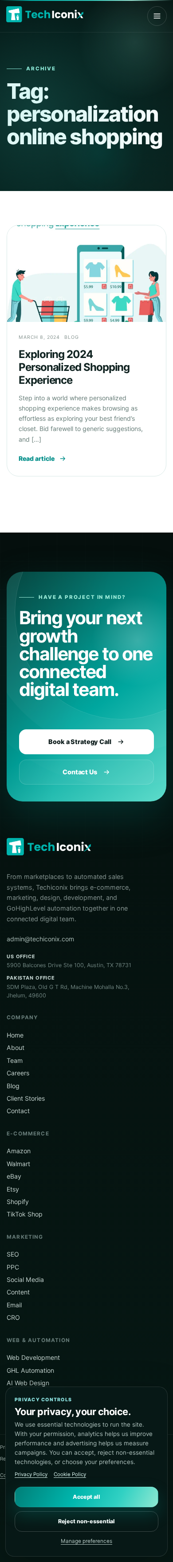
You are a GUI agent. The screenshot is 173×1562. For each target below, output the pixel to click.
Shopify (18, 1201)
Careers (18, 1073)
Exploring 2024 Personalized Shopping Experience (74, 367)
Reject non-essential (86, 1521)
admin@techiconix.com (40, 939)
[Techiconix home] (44, 14)
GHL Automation (30, 1370)
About (15, 1047)
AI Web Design (28, 1383)
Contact (18, 1111)
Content (18, 1292)
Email (14, 1305)
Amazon (19, 1151)
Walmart (18, 1163)
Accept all (86, 1496)
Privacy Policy (31, 1474)
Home (15, 1035)
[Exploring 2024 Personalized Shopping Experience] (86, 273)
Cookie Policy (70, 1474)
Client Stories (26, 1098)
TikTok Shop (25, 1214)
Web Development (33, 1357)
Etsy (13, 1189)
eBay (14, 1176)
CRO (13, 1317)
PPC (13, 1267)
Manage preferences (86, 1541)
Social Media (25, 1279)
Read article (37, 458)
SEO (13, 1254)
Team (15, 1060)
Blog (13, 1086)
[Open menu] (157, 16)
